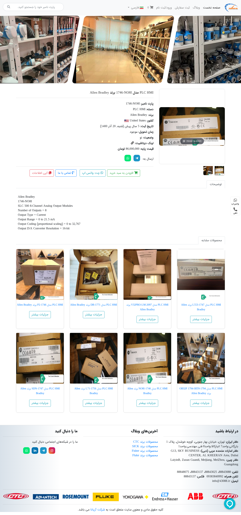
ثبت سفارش (182, 7)
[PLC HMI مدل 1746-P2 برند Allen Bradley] (40, 274)
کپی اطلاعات (40, 173)
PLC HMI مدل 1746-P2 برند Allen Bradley (40, 305)
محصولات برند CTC (145, 441)
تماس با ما (65, 173)
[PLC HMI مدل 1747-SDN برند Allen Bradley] (40, 358)
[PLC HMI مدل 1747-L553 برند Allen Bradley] (201, 274)
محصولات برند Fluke (145, 455)
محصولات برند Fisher (145, 451)
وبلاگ (196, 7)
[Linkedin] (35, 450)
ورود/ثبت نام (164, 7)
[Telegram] (136, 158)
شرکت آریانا (97, 509)
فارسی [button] (135, 7)
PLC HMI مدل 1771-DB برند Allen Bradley (93, 305)
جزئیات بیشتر (201, 319)
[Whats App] (127, 158)
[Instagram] (52, 450)
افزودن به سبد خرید (122, 173)
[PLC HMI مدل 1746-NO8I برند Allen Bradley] (219, 169)
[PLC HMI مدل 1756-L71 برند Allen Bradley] (93, 358)
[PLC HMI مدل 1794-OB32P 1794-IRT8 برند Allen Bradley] (201, 358)
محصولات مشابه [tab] (211, 240)
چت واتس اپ (91, 173)
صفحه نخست (210, 7)
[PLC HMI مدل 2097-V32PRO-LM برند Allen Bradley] (147, 274)
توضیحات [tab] (216, 184)
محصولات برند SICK (145, 446)
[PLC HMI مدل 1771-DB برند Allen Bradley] (93, 274)
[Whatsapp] (26, 450)
